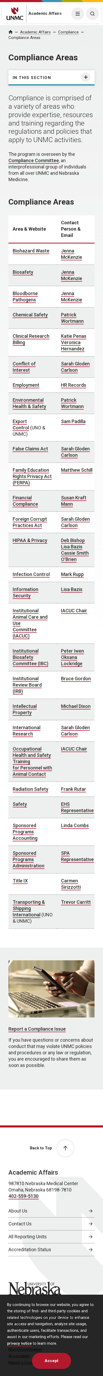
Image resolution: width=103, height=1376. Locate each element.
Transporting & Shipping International (29, 908)
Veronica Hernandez (73, 345)
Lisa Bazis (71, 546)
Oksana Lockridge (71, 660)
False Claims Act (30, 448)
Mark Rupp (72, 574)
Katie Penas (73, 336)
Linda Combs (75, 825)
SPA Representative (77, 856)
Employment (26, 385)
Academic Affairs (45, 13)
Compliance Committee (33, 160)
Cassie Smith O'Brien (75, 556)
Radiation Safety (30, 789)
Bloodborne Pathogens (25, 296)
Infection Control (31, 574)
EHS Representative (77, 807)
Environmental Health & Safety (29, 403)
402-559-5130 (23, 1196)
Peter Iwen (72, 651)
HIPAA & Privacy (30, 540)
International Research (26, 731)
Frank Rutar (73, 789)
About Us (17, 1211)
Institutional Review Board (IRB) (27, 685)
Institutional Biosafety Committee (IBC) (30, 657)
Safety (20, 804)
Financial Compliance (25, 501)
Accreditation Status (29, 1249)
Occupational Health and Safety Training (32, 755)
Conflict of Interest (24, 367)
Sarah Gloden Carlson (75, 367)
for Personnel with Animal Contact (32, 771)
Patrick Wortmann (72, 318)
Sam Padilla (73, 421)
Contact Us (20, 1223)
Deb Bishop (73, 540)
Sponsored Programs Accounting (25, 832)
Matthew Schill (76, 470)
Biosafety (23, 272)
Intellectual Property (25, 709)
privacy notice (19, 1343)
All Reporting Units (27, 1236)
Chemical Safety (30, 314)
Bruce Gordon (76, 678)
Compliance (68, 32)
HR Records (73, 385)
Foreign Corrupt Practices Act (30, 522)
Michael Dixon (76, 706)
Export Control (21, 424)
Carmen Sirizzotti (71, 884)
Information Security (25, 592)
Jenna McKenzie (71, 254)
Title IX (20, 880)
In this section (32, 77)
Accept (51, 1360)
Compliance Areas (24, 37)
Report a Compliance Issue (37, 1029)
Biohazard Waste (31, 251)
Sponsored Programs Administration (28, 859)
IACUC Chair (74, 610)
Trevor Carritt (76, 902)
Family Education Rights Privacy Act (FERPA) (32, 476)
